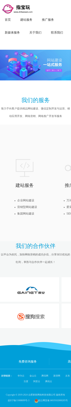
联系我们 (57, 32)
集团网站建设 (25, 213)
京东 (67, 375)
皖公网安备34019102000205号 (53, 400)
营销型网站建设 (27, 206)
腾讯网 (44, 375)
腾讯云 (48, 381)
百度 (26, 381)
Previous (6, 62)
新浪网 (56, 375)
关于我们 (35, 32)
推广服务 (48, 19)
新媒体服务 (12, 32)
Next (64, 62)
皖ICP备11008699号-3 (18, 400)
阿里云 (36, 381)
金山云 (33, 375)
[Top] (66, 127)
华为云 (21, 375)
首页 (8, 19)
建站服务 (26, 19)
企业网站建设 (25, 200)
